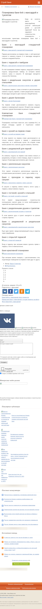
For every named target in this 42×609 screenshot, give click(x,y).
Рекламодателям (29, 584)
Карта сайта (10, 597)
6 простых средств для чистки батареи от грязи (18, 537)
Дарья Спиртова (15, 263)
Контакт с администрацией (15, 584)
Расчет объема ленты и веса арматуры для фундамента (21, 524)
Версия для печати (35, 6)
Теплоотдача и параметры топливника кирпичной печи (20, 495)
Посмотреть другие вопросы (20, 560)
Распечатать (10, 266)
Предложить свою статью (29, 588)
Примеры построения (11, 6)
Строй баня (6, 2)
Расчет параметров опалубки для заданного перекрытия (21, 520)
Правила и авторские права (13, 588)
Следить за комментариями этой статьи (13, 373)
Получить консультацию (21, 564)
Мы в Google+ (3, 597)
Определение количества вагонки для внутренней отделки (21, 509)
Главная (2, 6)
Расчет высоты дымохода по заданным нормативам (19, 505)
